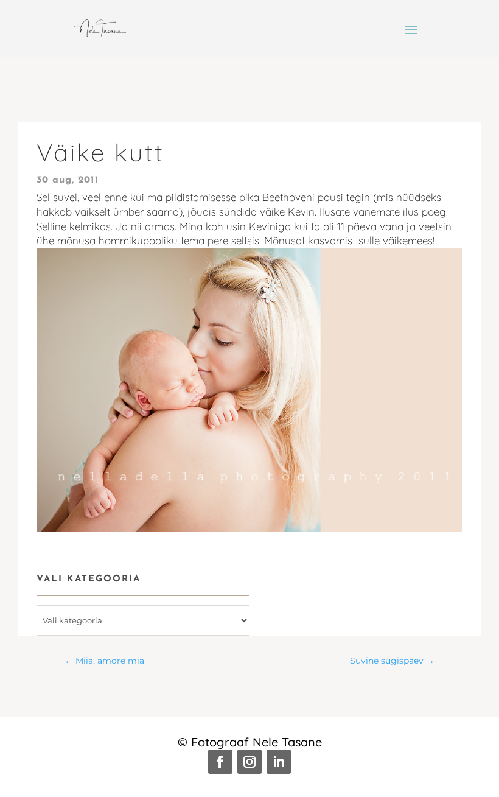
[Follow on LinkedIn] (279, 762)
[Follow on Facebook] (220, 762)
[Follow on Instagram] (249, 762)
